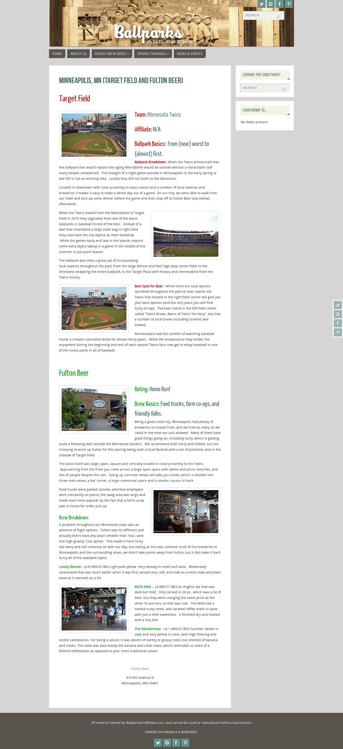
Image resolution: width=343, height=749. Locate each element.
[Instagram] (338, 314)
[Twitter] (338, 305)
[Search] (278, 16)
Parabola (170, 732)
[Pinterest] (338, 332)
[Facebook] (338, 323)
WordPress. (189, 732)
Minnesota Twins (164, 114)
